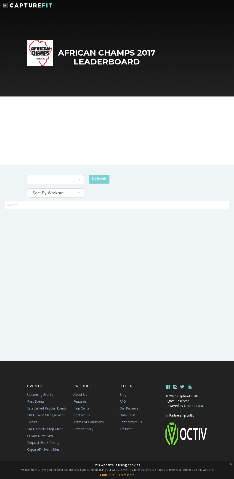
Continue (107, 475)
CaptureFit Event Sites (43, 449)
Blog (123, 394)
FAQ (123, 401)
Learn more (126, 475)
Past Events (36, 401)
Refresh (99, 179)
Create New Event (40, 436)
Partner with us (131, 422)
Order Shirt (128, 415)
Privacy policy (83, 429)
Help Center (82, 408)
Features (79, 401)
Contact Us (81, 415)
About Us (80, 394)
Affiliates (126, 429)
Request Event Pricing (43, 442)
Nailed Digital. (194, 406)
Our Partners (129, 408)
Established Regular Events (47, 408)
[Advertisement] (117, 131)
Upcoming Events (40, 394)
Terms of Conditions (88, 422)
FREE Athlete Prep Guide (45, 429)
